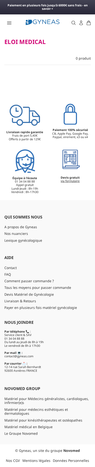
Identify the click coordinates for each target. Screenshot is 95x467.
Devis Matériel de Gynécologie (29, 294)
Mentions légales (36, 460)
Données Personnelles (71, 460)
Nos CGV (13, 460)
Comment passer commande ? (29, 281)
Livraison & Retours (20, 301)
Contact (10, 267)
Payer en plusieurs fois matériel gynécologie (40, 307)
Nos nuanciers (16, 233)
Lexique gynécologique (23, 240)
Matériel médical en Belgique (28, 426)
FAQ (7, 274)
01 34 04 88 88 (14, 339)
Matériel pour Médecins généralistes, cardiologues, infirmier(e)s (46, 400)
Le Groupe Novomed (21, 433)
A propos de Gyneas (20, 227)
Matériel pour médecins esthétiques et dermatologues (36, 411)
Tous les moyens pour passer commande (37, 287)
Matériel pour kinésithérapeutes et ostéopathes (43, 420)
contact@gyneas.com (18, 356)
